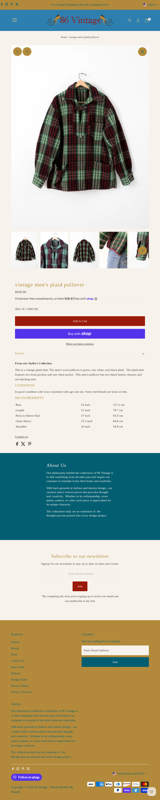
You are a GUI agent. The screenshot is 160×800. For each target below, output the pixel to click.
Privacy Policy (20, 685)
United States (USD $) (130, 773)
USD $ (151, 4)
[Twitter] (17, 5)
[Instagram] (6, 5)
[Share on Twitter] (23, 444)
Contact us (21, 436)
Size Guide (17, 667)
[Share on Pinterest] (29, 444)
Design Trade (19, 679)
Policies (15, 673)
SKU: (18, 309)
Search (15, 642)
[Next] (27, 51)
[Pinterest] (12, 5)
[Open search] (130, 20)
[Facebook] (2, 5)
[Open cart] (147, 20)
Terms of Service (21, 692)
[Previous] (17, 51)
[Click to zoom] (142, 51)
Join (80, 586)
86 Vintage (40, 787)
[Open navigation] (14, 20)
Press (14, 654)
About (15, 648)
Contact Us (18, 660)
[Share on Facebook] (17, 444)
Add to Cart (80, 321)
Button (55, 525)
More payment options (80, 343)
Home (64, 37)
